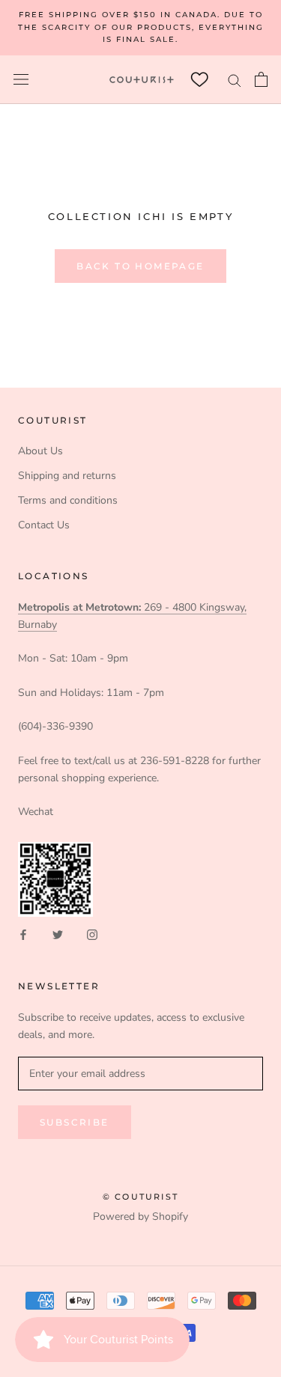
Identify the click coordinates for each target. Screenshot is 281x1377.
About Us (40, 451)
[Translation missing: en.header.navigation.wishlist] (199, 79)
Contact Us (44, 525)
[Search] (234, 79)
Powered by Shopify (140, 1216)
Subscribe (74, 1122)
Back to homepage (140, 266)
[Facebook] (23, 934)
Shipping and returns (67, 475)
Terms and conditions (68, 500)
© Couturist (140, 1196)
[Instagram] (92, 934)
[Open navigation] (20, 79)
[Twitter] (57, 934)
